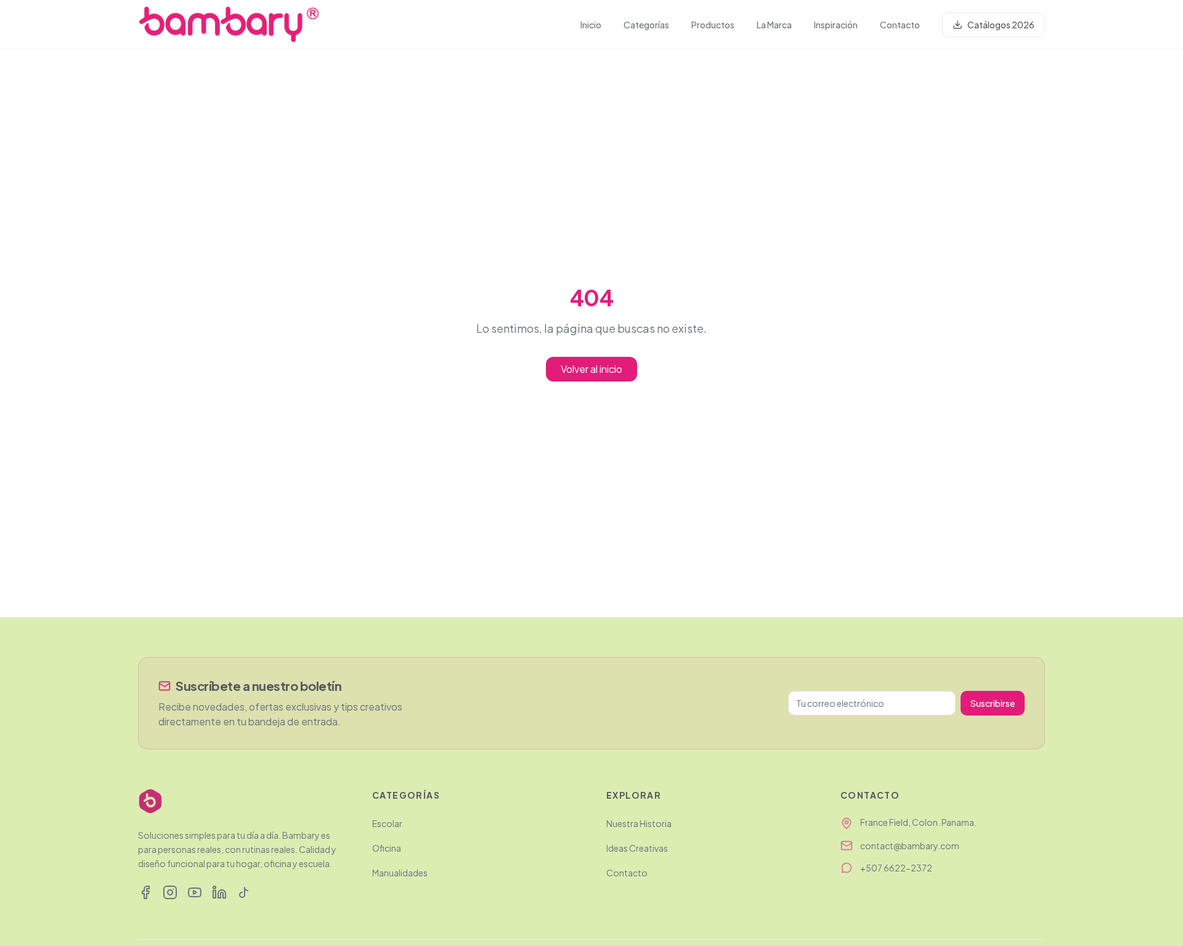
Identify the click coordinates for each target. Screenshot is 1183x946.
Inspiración (836, 24)
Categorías (646, 24)
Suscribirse (992, 703)
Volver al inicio (591, 368)
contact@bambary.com (909, 845)
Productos (712, 24)
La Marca (774, 24)
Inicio (590, 24)
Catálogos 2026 (1001, 24)
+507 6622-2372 (896, 867)
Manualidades (400, 872)
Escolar (387, 823)
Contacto (900, 24)
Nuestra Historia (639, 823)
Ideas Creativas (637, 848)
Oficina (386, 848)
